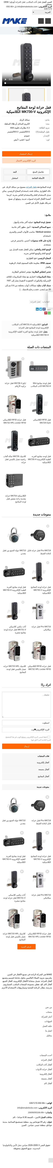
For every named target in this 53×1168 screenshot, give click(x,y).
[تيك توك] (20, 1156)
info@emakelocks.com (27, 6)
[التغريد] (37, 1156)
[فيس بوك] (41, 1156)
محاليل (49, 1035)
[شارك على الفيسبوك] (44, 310)
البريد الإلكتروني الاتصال (26, 161)
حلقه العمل (47, 1026)
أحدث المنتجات (46, 1055)
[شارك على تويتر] (40, 310)
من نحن (48, 1007)
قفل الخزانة (20, 2)
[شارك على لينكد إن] (37, 310)
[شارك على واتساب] (49, 314)
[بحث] (48, 21)
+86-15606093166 (36, 1112)
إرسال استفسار (25, 154)
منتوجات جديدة (43, 787)
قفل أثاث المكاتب (33, 2)
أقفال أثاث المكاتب (44, 1064)
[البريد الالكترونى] (14, 1156)
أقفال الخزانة (46, 1060)
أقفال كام (48, 1083)
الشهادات (48, 1021)
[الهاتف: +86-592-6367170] (50, 294)
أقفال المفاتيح (43, 776)
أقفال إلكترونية (43, 762)
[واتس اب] (31, 1156)
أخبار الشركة (46, 1017)
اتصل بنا (48, 1031)
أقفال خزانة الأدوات (44, 1069)
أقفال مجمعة (43, 769)
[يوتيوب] (17, 1156)
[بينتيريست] (24, 1156)
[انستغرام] (27, 1156)
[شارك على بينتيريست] (45, 314)
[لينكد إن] (34, 1156)
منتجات (49, 1012)
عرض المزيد (26, 947)
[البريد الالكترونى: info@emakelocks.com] (50, 305)
